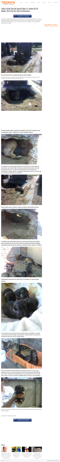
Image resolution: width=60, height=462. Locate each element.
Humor (39, 2)
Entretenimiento (32, 2)
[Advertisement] (21, 33)
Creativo (26, 2)
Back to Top (57, 460)
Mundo (49, 2)
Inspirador (44, 2)
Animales (21, 2)
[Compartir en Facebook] (22, 16)
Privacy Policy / (52, 460)
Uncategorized (55, 2)
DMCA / (49, 460)
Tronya (2, 460)
